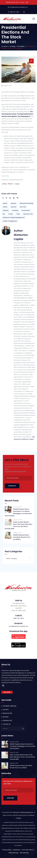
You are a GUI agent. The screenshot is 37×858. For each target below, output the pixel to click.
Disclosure (16, 850)
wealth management (10, 221)
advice (5, 203)
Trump (10, 214)
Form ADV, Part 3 (27, 850)
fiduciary (6, 210)
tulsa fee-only (28, 214)
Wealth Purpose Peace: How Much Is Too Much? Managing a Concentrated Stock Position (18, 512)
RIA (4, 214)
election (13, 207)
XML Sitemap (24, 853)
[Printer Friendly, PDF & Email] (10, 184)
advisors (13, 203)
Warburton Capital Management (14, 217)
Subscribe (10, 798)
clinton (5, 207)
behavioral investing (26, 203)
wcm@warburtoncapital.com (19, 7)
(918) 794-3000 (14, 12)
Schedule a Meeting (9, 706)
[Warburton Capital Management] (12, 19)
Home (5, 46)
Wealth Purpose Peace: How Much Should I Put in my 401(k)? (21, 537)
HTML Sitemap (13, 853)
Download (12, 486)
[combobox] (18, 558)
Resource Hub (7, 713)
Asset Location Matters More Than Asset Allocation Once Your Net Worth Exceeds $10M (18, 525)
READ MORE (7, 692)
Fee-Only (23, 207)
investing (15, 210)
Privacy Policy (6, 850)
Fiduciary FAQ (7, 720)
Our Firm (6, 710)
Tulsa (18, 214)
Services (5, 717)
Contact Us (6, 724)
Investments (26, 210)
